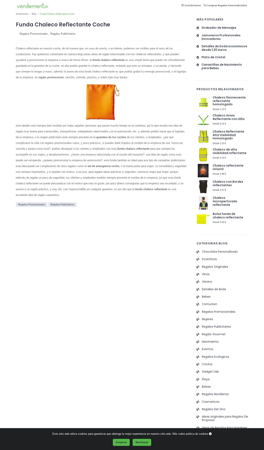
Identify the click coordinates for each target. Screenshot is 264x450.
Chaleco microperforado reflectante (225, 201)
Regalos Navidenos (215, 394)
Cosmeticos (210, 402)
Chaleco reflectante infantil (228, 167)
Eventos (207, 349)
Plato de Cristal (213, 57)
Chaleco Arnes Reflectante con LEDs (229, 117)
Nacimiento (210, 341)
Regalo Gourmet (214, 334)
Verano (207, 281)
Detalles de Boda (214, 289)
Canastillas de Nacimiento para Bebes (222, 66)
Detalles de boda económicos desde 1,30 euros (224, 48)
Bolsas (206, 386)
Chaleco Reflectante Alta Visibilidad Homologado (228, 135)
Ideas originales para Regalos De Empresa (225, 418)
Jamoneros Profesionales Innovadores (221, 37)
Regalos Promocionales (34, 33)
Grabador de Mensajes (219, 28)
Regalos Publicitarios (62, 33)
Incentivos (209, 259)
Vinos (206, 274)
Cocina (207, 364)
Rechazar (142, 442)
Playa (206, 379)
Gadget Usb (210, 371)
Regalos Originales (215, 267)
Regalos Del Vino (213, 409)
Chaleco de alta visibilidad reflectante (229, 151)
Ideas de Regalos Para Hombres (224, 428)
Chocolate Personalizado (220, 251)
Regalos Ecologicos (215, 357)
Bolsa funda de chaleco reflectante (228, 215)
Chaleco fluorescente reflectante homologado (229, 101)
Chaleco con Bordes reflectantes (228, 183)
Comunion (209, 304)
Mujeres (207, 319)
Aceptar (121, 442)
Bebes (206, 296)
